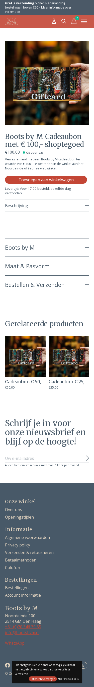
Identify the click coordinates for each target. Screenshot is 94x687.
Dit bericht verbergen (43, 679)
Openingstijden (19, 517)
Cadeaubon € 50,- (24, 381)
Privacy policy (17, 545)
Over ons (13, 509)
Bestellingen (17, 587)
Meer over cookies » (68, 678)
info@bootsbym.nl (22, 632)
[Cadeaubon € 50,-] (25, 356)
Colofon (12, 567)
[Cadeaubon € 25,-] (69, 356)
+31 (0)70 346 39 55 (23, 627)
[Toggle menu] (84, 21)
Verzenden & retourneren (29, 552)
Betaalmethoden (20, 560)
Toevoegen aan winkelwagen (46, 179)
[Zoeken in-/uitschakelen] (64, 21)
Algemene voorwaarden (27, 537)
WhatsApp (15, 643)
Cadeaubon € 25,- (67, 381)
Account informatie (23, 595)
